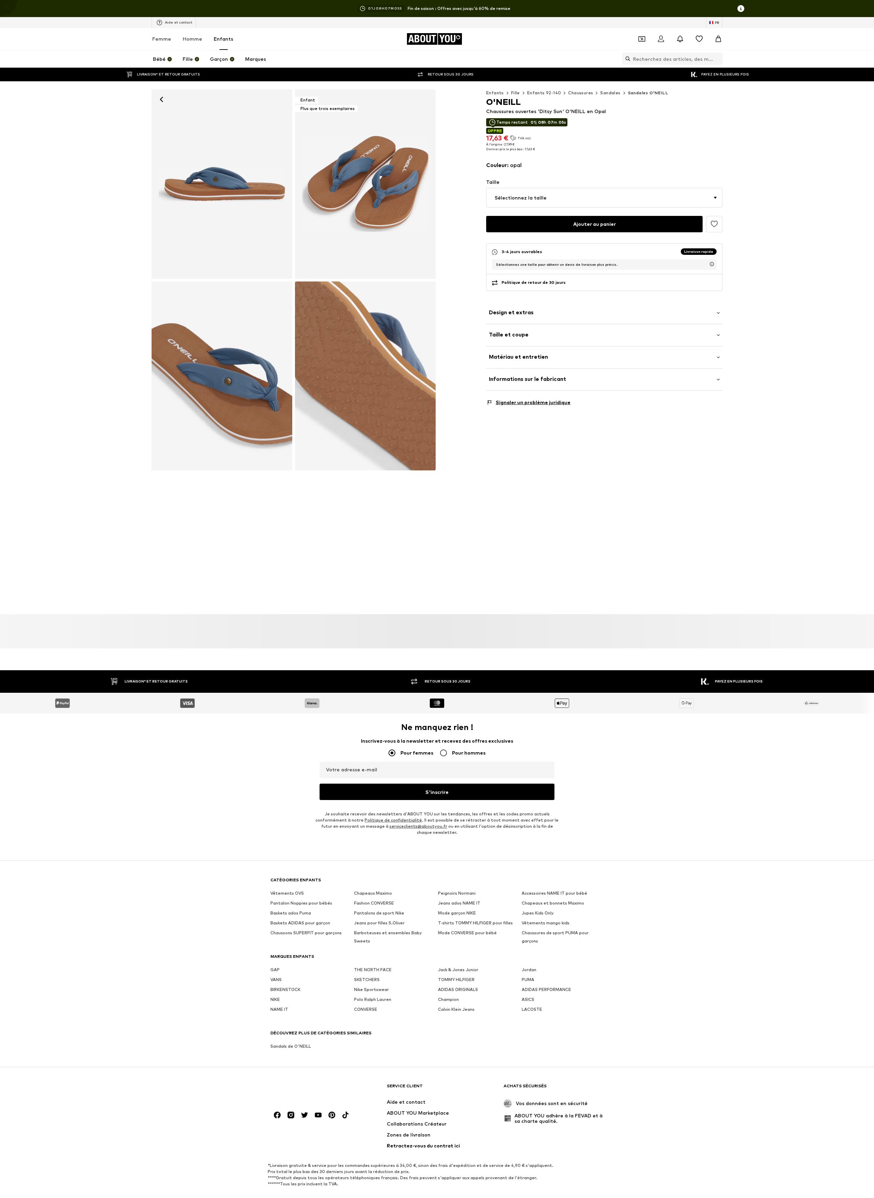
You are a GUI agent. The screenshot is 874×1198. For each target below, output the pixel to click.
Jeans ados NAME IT (459, 903)
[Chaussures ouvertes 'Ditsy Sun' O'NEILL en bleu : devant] (222, 184)
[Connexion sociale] (277, 1115)
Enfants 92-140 (544, 92)
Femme (161, 39)
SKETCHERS (367, 979)
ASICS (528, 999)
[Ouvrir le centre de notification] (680, 39)
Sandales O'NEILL (648, 92)
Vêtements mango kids (545, 923)
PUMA (528, 979)
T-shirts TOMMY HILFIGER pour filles (475, 923)
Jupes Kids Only (538, 913)
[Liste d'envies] (699, 39)
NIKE (275, 999)
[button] (604, 198)
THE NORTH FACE (373, 970)
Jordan (529, 970)
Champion (448, 999)
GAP (275, 970)
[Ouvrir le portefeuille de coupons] (642, 39)
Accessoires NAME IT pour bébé (554, 893)
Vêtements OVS (287, 893)
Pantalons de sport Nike (379, 913)
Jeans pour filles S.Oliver (379, 923)
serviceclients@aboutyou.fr (418, 826)
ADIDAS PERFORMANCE (546, 989)
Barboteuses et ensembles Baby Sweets (388, 937)
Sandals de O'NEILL (290, 1046)
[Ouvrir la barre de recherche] (626, 59)
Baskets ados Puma (290, 913)
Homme (192, 39)
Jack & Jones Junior (458, 970)
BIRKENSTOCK (285, 989)
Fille (515, 92)
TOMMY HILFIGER (456, 979)
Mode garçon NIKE (457, 913)
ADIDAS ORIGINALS (458, 989)
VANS (276, 979)
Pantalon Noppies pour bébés (301, 903)
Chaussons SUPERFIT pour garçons (306, 933)
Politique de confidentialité (393, 820)
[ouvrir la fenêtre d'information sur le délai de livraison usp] (712, 264)
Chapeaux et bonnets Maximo (553, 903)
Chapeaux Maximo (373, 893)
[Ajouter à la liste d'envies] (714, 224)
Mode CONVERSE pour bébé (467, 933)
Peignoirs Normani (457, 893)
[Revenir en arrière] (161, 99)
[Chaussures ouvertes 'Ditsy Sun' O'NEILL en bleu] (222, 376)
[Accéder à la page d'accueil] (307, 1089)
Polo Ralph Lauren (372, 999)
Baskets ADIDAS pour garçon (300, 923)
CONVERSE (365, 1009)
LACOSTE (532, 1009)
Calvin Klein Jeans (456, 1009)
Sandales (610, 92)
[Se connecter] (661, 39)
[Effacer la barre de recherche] (717, 58)
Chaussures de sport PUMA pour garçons (555, 937)
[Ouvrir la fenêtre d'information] (740, 8)
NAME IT (279, 1009)
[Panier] (718, 39)
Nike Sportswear (371, 989)
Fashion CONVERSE (374, 903)
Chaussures (580, 92)
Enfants (223, 39)
